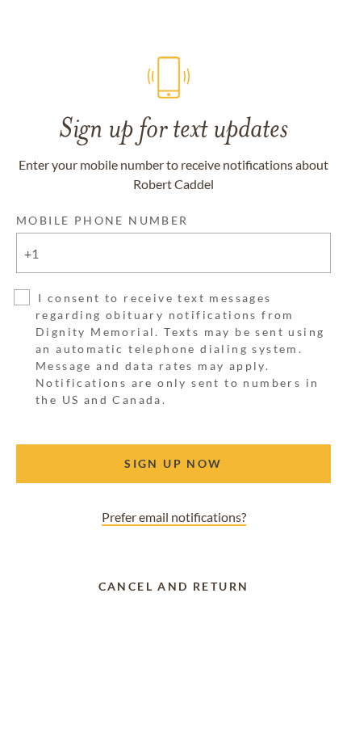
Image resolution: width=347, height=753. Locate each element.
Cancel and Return (173, 586)
